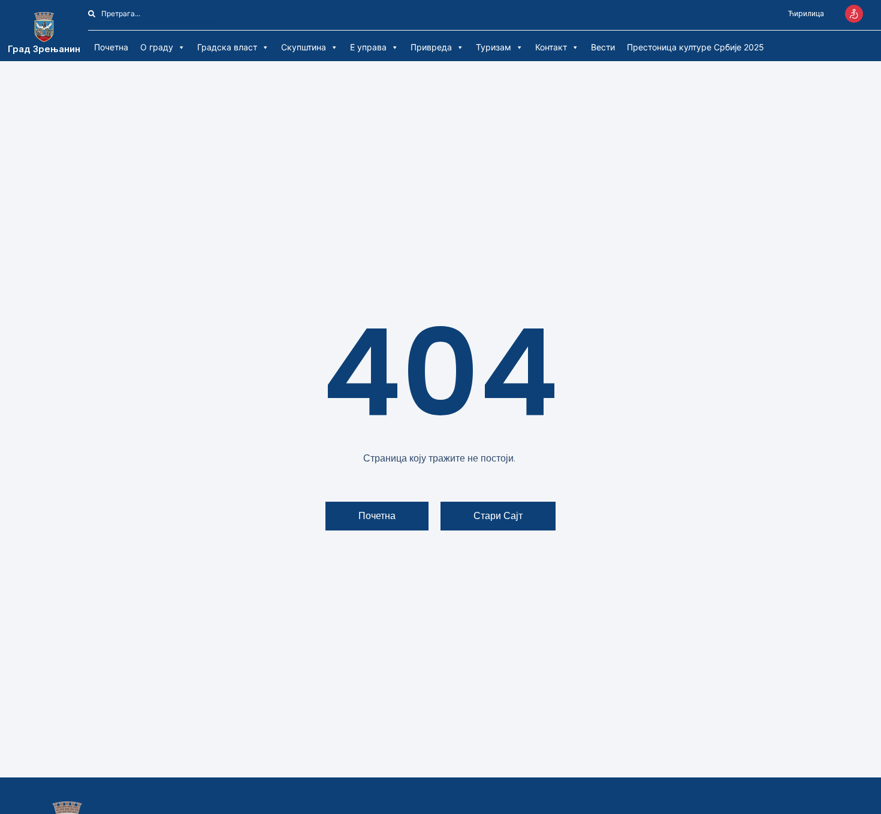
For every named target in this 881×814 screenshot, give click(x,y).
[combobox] (155, 13)
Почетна (111, 47)
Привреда (431, 47)
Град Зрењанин (44, 49)
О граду (156, 47)
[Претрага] (229, 13)
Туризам (493, 47)
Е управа (368, 47)
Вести (603, 47)
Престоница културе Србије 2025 (695, 47)
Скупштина (303, 47)
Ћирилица (806, 13)
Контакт (551, 47)
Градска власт (227, 47)
